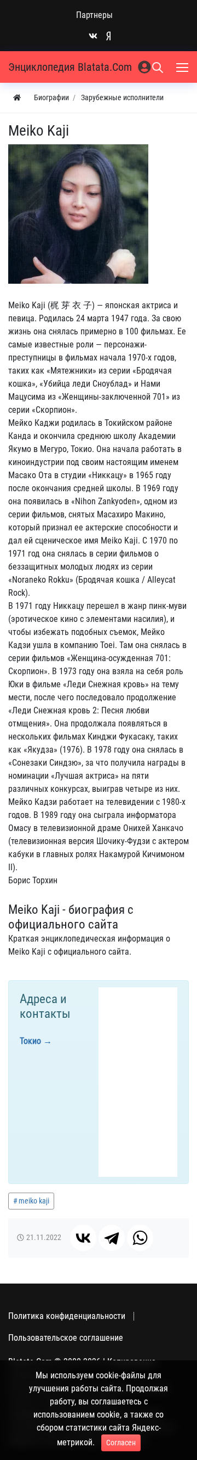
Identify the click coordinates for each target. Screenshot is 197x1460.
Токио (30, 1041)
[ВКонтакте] (83, 1238)
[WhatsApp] (140, 1238)
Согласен (121, 1442)
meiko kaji (34, 1200)
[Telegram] (112, 1238)
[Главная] (17, 97)
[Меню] (183, 67)
